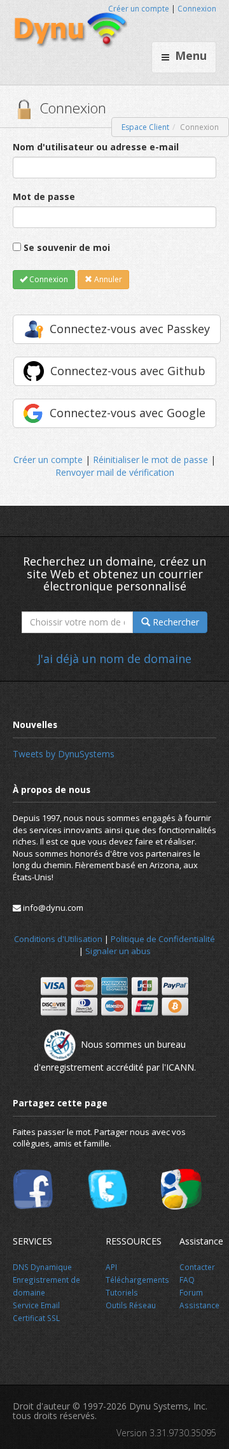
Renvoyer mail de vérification (114, 472)
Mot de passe (44, 196)
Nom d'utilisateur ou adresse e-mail (96, 147)
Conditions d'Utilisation (58, 939)
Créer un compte (138, 8)
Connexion (196, 8)
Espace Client (145, 127)
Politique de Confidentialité (163, 939)
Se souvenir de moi (67, 247)
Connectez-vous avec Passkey (130, 328)
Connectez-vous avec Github (127, 370)
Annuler (107, 279)
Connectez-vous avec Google (127, 412)
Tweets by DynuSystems (63, 754)
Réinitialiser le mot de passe (150, 459)
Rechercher (174, 622)
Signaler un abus (118, 951)
